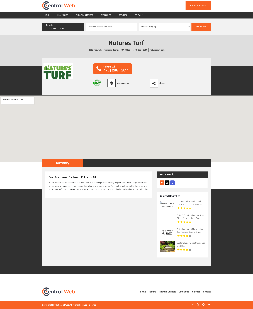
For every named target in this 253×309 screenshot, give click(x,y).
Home (47, 15)
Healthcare (62, 15)
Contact (139, 15)
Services (123, 15)
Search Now (201, 26)
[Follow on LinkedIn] (209, 304)
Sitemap (92, 305)
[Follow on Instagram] (203, 304)
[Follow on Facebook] (193, 304)
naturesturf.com (157, 50)
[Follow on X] (198, 304)
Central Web (63, 305)
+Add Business (198, 5)
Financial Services (84, 15)
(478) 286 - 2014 (140, 50)
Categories (106, 15)
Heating (152, 291)
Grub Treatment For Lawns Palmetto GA (72, 177)
